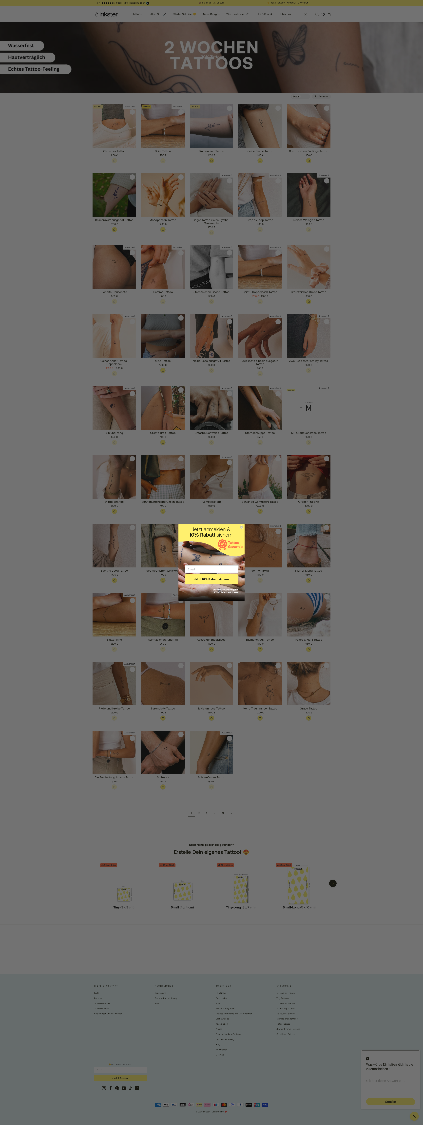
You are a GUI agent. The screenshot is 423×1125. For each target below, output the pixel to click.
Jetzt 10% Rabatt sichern (211, 579)
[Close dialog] (241, 527)
